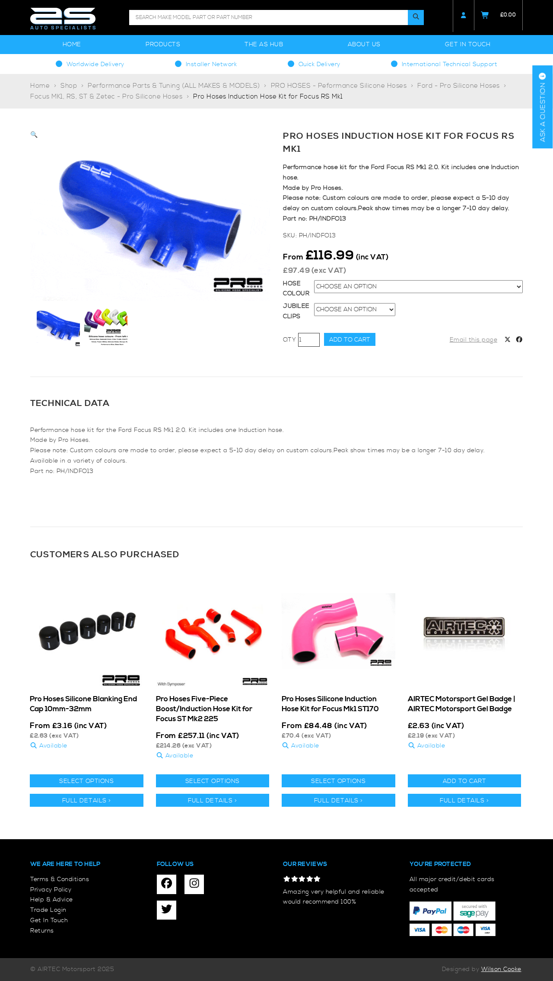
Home (72, 44)
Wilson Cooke (501, 969)
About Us (364, 44)
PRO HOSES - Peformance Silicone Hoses (339, 86)
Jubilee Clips (296, 311)
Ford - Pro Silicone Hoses (458, 86)
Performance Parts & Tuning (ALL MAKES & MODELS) (174, 86)
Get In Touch (467, 44)
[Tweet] (508, 340)
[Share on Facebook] (519, 340)
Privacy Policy (50, 890)
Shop (68, 86)
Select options (86, 781)
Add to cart (349, 340)
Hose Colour (296, 289)
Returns (42, 931)
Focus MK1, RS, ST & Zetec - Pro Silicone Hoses (106, 97)
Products (163, 44)
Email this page (474, 340)
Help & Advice (51, 900)
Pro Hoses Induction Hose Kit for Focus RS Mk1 (268, 97)
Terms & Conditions (59, 879)
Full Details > (86, 801)
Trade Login (48, 910)
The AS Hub (264, 44)
